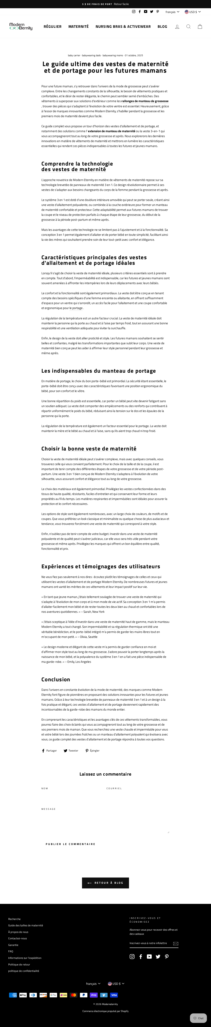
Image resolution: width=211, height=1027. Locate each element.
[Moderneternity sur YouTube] (149, 956)
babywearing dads (91, 55)
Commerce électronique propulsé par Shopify (105, 1011)
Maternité (78, 26)
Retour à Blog (108, 883)
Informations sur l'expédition (24, 958)
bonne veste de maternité (102, 449)
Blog (162, 26)
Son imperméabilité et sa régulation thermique (112, 626)
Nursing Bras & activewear (123, 26)
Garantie (13, 945)
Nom (44, 788)
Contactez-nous (17, 938)
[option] (105, 4)
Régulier (52, 26)
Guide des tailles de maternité (25, 925)
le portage (76, 308)
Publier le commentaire (71, 844)
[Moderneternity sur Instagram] (132, 956)
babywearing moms (113, 55)
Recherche (14, 919)
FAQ (10, 951)
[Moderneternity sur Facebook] (140, 956)
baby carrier (74, 55)
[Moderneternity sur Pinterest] (166, 956)
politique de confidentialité (23, 971)
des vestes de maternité (73, 169)
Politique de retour (19, 964)
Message (48, 809)
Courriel (114, 788)
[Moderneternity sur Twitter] (158, 956)
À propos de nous (18, 932)
